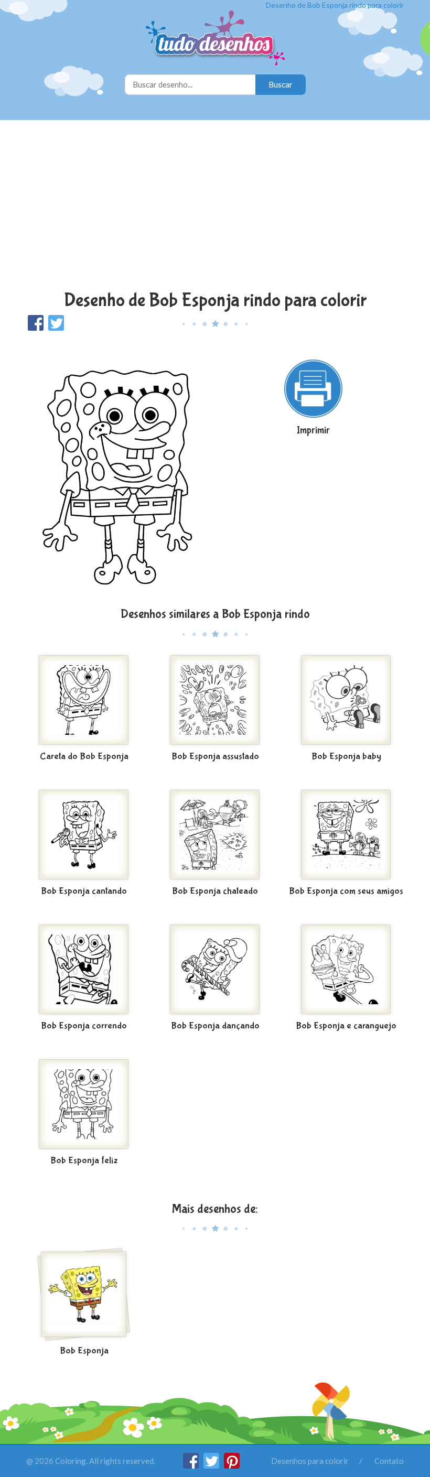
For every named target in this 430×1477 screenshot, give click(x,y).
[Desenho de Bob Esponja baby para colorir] (346, 700)
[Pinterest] (231, 1465)
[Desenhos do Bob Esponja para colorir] (84, 1294)
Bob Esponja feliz (84, 1160)
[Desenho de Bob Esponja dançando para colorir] (215, 969)
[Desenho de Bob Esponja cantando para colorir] (84, 835)
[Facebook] (191, 1465)
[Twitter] (212, 1465)
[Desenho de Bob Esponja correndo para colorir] (84, 969)
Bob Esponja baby (346, 756)
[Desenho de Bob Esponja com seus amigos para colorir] (346, 835)
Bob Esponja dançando (215, 1025)
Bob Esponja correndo (84, 1025)
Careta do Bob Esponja (84, 756)
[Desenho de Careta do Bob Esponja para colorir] (84, 700)
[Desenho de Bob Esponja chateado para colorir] (215, 835)
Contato (389, 1460)
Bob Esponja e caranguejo (346, 1025)
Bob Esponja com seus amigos (346, 891)
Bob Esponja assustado (215, 756)
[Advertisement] (215, 206)
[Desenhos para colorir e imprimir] (215, 39)
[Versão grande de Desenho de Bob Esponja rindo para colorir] (116, 468)
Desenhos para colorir (310, 1460)
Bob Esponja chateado (215, 891)
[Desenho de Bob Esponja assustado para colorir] (215, 700)
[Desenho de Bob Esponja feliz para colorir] (84, 1104)
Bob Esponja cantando (84, 891)
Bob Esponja (84, 1350)
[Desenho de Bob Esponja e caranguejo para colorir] (346, 969)
